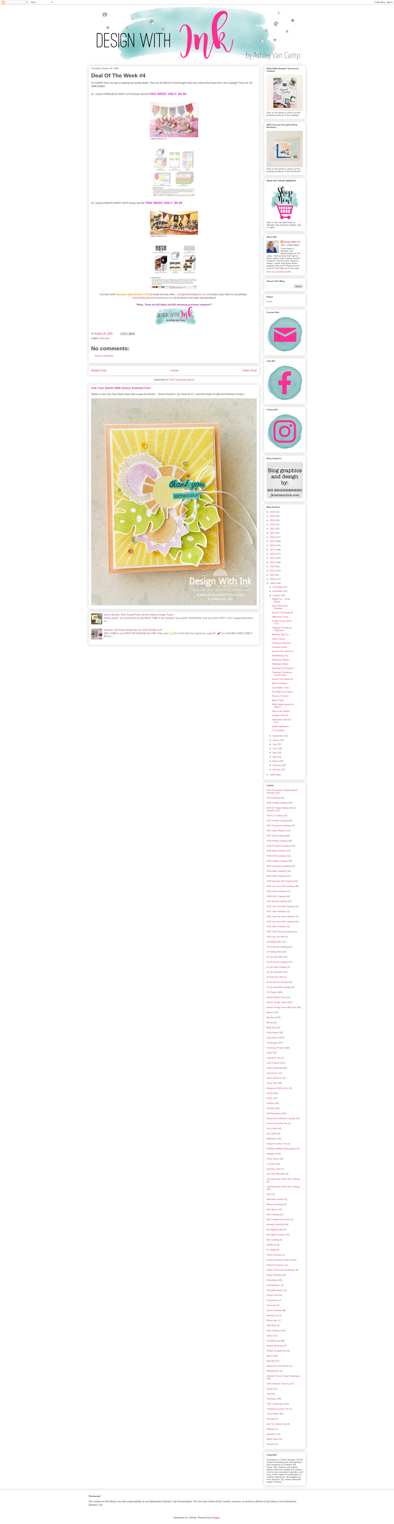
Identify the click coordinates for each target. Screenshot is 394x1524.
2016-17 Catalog (275, 815)
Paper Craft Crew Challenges (281, 1270)
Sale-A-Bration (274, 1330)
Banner (270, 1012)
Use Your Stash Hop (276, 1424)
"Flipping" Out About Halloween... (281, 629)
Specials (104, 338)
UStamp (270, 1429)
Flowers (270, 1103)
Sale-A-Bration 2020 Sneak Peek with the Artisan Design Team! (138, 614)
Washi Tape (272, 1439)
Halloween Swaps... (281, 659)
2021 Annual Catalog (277, 901)
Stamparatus (273, 1371)
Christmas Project (275, 1048)
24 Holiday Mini (274, 951)
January (277, 769)
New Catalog (273, 1239)
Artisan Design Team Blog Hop (281, 1007)
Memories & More (275, 1199)
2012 (272, 570)
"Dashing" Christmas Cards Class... (282, 673)
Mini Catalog (273, 1214)
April (275, 757)
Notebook (271, 1244)
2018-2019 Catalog (276, 856)
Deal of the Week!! (281, 711)
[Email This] (121, 333)
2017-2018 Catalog (276, 835)
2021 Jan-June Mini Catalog (280, 906)
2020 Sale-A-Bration (276, 891)
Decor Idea (272, 1083)
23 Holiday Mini (274, 941)
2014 (272, 562)
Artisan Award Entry (276, 997)
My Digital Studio (275, 1229)
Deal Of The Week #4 (282, 612)
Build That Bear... (280, 683)
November (278, 591)
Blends (270, 1022)
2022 (272, 528)
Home (175, 370)
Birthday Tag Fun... (281, 634)
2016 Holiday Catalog (277, 802)
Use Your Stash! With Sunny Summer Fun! (121, 388)
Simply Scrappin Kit (276, 1350)
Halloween (272, 1138)
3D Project (272, 992)
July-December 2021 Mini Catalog (283, 1179)
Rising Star (272, 1320)
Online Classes (274, 1255)
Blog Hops (272, 1027)
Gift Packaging (274, 1113)
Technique (272, 1398)
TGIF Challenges (275, 1404)
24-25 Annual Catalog (277, 962)
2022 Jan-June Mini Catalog (280, 921)
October (277, 595)
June (275, 748)
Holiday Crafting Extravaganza (281, 1148)
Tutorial (270, 1419)
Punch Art (271, 1305)
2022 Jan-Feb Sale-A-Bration (281, 916)
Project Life (272, 1295)
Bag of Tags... (278, 700)
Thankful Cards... (280, 647)
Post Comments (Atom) (181, 379)
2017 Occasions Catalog (278, 825)
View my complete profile (279, 271)
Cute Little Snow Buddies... (280, 607)
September (278, 736)
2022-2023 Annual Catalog (280, 931)
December (278, 587)
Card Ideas (272, 1037)
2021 (272, 533)
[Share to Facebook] (130, 333)
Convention (272, 1073)
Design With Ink (292, 242)
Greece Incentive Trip (277, 1123)
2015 (272, 558)
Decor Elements (274, 1078)
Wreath (270, 1444)
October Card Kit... (281, 715)
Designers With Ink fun (278, 1088)
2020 (272, 537)
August (276, 740)
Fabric (270, 1098)
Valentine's (272, 1434)
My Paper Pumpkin (276, 1234)
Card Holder (272, 1032)
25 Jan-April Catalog (276, 967)
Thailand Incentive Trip (278, 1409)
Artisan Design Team (277, 1002)
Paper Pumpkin (274, 1275)
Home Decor (273, 1159)
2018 (272, 545)
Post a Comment (104, 355)
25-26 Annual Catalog (277, 982)
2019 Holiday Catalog (277, 861)
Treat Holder (273, 1414)
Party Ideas (272, 1280)
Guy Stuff (271, 1133)
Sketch (270, 1356)
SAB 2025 (271, 1325)
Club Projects (273, 1063)
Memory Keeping (275, 1204)
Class (269, 1052)
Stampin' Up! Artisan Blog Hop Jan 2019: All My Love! (133, 630)
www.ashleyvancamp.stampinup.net (152, 297)
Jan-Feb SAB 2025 (276, 1174)
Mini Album (272, 1209)
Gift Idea (271, 1108)
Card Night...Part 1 (281, 687)
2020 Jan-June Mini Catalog (280, 886)
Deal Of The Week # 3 (283, 651)
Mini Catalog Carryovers (278, 1219)
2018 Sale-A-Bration (276, 851)
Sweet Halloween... (281, 726)
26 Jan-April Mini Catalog (279, 987)
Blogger (215, 1517)
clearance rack (274, 1058)
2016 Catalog (273, 798)
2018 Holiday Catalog (277, 841)
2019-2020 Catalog (276, 876)
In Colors (271, 1164)
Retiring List (272, 1315)
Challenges (272, 1042)
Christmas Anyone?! (281, 643)
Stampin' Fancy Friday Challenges (283, 1376)
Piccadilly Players (275, 1290)
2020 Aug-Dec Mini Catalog (280, 881)
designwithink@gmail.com (192, 294)
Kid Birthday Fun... (281, 655)
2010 (272, 579)
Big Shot (271, 1017)
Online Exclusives (275, 1265)
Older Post (250, 370)
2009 (272, 583)
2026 (272, 512)
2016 (272, 554)
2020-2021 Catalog (276, 896)
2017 (272, 549)
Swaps (270, 1388)
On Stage (271, 1249)
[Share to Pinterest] (133, 333)
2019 (272, 541)
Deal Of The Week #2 (282, 679)
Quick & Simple (274, 1310)
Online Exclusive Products (279, 1260)
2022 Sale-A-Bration (276, 926)
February (277, 765)
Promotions (272, 1300)
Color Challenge (274, 1068)
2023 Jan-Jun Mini (276, 936)
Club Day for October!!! (283, 668)
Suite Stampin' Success (278, 1383)
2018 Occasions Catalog (278, 846)
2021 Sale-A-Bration (276, 911)
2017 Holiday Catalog (277, 820)
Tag (268, 1393)
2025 (272, 516)
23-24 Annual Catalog (277, 947)
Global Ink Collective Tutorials (281, 1118)
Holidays (271, 1153)
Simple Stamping (275, 1345)
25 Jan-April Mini (275, 972)
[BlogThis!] (124, 333)
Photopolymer (273, 1285)
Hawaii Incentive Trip (277, 1143)
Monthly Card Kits (275, 1224)
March (276, 761)
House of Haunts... (281, 696)
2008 (272, 774)
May (275, 752)
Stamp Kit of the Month (278, 1366)
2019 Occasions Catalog (278, 866)
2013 (272, 566)
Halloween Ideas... (281, 664)
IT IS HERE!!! (278, 730)
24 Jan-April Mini (275, 957)
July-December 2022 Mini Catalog (283, 1186)
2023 (272, 524)
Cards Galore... (279, 639)
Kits (268, 1194)
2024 (272, 520)
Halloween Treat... (281, 617)
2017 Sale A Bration (276, 830)
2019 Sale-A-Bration (276, 871)
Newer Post (99, 370)
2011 (272, 575)
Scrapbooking (273, 1340)
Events (270, 1093)
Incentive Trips (274, 1169)
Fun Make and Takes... (283, 692)
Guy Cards (272, 1128)
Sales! (270, 1335)
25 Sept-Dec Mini (275, 977)
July (275, 744)
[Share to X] (127, 333)
